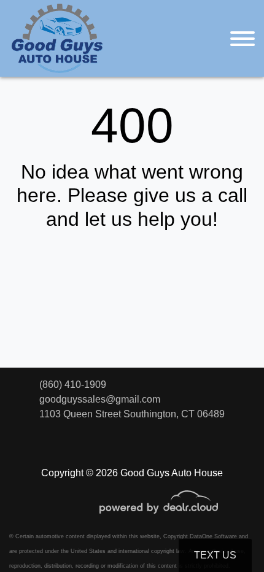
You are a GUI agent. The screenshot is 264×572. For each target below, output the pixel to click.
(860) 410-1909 (72, 384)
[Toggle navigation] (242, 38)
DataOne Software (213, 536)
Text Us (215, 555)
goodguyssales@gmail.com (99, 399)
